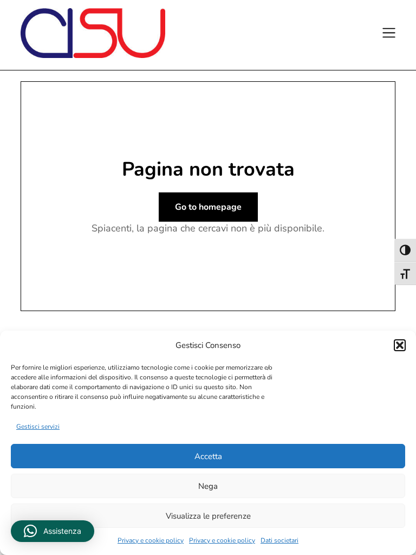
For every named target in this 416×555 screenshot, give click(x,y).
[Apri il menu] (387, 34)
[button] (399, 345)
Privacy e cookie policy (151, 540)
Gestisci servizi (38, 426)
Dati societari (279, 540)
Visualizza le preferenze (208, 516)
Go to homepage (208, 207)
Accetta (208, 456)
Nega (208, 486)
